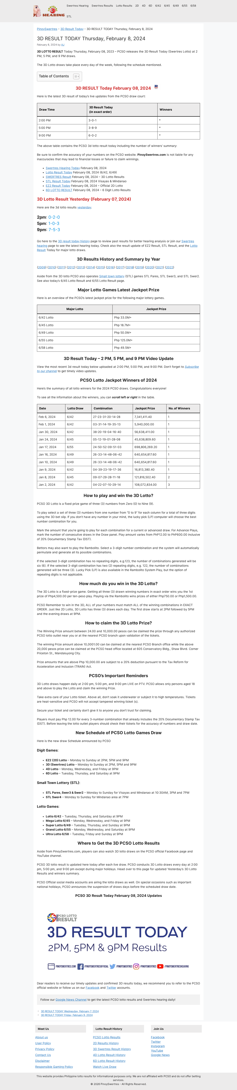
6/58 (193, 5)
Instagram (158, 1046)
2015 (100, 267)
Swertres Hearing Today (63, 168)
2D (137, 5)
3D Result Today (71, 29)
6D (150, 5)
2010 (51, 267)
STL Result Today (58, 181)
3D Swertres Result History (112, 1049)
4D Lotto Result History (109, 1055)
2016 (110, 267)
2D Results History (106, 1043)
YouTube (157, 1050)
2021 (159, 267)
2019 (139, 267)
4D (144, 5)
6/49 (176, 5)
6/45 (167, 5)
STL (69, 16)
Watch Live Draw (104, 1066)
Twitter (111, 987)
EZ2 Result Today (58, 185)
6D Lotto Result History (109, 1061)
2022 (169, 267)
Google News (160, 1055)
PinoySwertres (47, 29)
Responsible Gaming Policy (54, 1066)
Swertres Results (102, 5)
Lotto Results (124, 5)
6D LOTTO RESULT (59, 190)
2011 (61, 267)
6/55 (184, 5)
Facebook (92, 987)
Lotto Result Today (59, 172)
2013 (80, 267)
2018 (129, 267)
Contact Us (43, 1055)
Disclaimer (42, 1061)
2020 (149, 267)
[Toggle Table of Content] (74, 76)
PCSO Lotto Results (106, 1037)
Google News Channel (71, 999)
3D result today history (74, 241)
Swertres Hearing (77, 5)
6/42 (158, 5)
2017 (120, 267)
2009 (41, 267)
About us (41, 1037)
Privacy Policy (44, 1049)
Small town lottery (111, 276)
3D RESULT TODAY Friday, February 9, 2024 (67, 1015)
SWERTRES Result (58, 177)
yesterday (84, 207)
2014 (90, 267)
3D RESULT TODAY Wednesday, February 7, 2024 (70, 1011)
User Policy (43, 1043)
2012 (71, 267)
